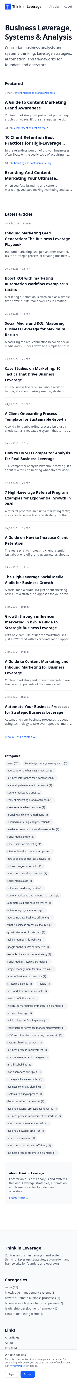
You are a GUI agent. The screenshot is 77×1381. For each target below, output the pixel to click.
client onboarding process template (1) (29, 851)
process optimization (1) (21, 1138)
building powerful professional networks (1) (32, 1108)
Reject (11, 1374)
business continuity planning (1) (25, 1086)
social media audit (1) (19, 881)
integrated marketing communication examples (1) (36, 1006)
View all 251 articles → (20, 737)
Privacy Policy (17, 1366)
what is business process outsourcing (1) (30, 925)
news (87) (12, 763)
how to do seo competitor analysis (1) (28, 858)
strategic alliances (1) (19, 983)
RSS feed (11, 1348)
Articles (54, 6)
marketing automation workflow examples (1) (33, 829)
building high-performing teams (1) (27, 1020)
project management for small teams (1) (30, 969)
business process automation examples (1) (31, 1153)
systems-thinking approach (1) (24, 1094)
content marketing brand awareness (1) (30, 800)
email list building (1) (19, 1064)
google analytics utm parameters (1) (28, 947)
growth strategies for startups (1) (26, 932)
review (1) (44, 983)
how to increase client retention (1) (27, 873)
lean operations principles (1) (24, 1072)
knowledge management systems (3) (46, 763)
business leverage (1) (19, 1013)
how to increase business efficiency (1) (29, 917)
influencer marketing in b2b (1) (25, 888)
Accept (28, 1374)
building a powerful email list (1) (25, 1130)
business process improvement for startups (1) (34, 1116)
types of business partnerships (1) (26, 976)
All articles (12, 1337)
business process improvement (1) (27, 1050)
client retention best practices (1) (26, 807)
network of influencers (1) (22, 998)
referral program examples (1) (24, 866)
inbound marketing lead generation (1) (29, 822)
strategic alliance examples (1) (24, 1079)
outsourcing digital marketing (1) (26, 910)
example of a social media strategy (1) (29, 954)
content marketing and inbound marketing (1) (33, 895)
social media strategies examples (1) (28, 961)
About (68, 6)
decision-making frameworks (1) (25, 1101)
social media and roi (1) (20, 836)
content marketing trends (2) (23, 792)
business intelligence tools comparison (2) (31, 778)
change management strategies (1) (27, 1057)
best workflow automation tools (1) (27, 991)
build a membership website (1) (25, 939)
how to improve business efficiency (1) (29, 1145)
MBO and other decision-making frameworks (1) (34, 1035)
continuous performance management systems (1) (36, 1028)
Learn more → (19, 1198)
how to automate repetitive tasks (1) (27, 1123)
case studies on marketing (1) (24, 844)
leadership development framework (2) (29, 785)
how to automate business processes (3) (30, 770)
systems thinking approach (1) (24, 1042)
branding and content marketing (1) (27, 814)
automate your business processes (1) (29, 903)
